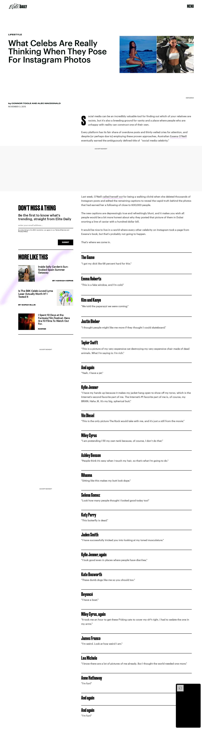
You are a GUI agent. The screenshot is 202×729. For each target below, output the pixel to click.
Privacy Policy (23, 231)
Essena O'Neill (178, 136)
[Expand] (179, 686)
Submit (65, 242)
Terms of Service (60, 230)
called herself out (113, 196)
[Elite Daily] (18, 6)
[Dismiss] (197, 686)
